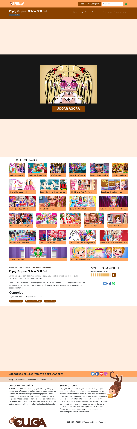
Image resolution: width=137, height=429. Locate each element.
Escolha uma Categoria (89, 4)
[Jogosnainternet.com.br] (16, 3)
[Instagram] (106, 374)
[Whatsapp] (113, 283)
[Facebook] (109, 283)
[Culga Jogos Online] (28, 422)
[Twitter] (105, 283)
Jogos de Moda (50, 301)
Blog (11, 379)
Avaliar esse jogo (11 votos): (99, 271)
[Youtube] (101, 374)
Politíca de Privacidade (37, 379)
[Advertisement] (68, 37)
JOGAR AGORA (68, 108)
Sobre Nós (20, 379)
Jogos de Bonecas (16, 301)
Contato (53, 379)
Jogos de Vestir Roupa (33, 301)
